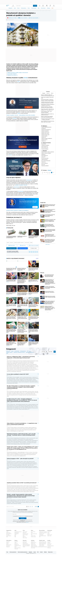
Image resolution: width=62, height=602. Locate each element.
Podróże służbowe (41, 544)
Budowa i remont (49, 534)
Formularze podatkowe (50, 545)
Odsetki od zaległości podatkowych (46, 138)
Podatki (16, 10)
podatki (31, 242)
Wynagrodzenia (17, 532)
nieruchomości (16, 186)
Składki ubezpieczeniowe (42, 543)
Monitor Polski (25, 542)
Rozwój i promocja (8, 544)
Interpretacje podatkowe (45, 165)
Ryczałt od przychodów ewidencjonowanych (44, 159)
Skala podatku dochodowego (43, 546)
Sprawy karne (24, 532)
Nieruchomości (49, 530)
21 (49, 172)
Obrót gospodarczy (23, 351)
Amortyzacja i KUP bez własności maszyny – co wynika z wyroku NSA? (47, 119)
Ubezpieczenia (16, 533)
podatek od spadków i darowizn (19, 242)
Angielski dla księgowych (29, 352)
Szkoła (15, 542)
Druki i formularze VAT (44, 147)
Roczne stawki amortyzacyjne (45, 160)
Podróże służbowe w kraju (42, 541)
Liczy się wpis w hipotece (12, 73)
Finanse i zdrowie (33, 536)
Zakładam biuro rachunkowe (43, 531)
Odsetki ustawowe (41, 545)
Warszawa (27, 142)
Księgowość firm (8, 530)
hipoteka (10, 154)
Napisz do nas (23, 245)
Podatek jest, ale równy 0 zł (12, 75)
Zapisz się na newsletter (34, 245)
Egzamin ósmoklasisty (17, 547)
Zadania (7, 543)
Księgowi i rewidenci (9, 352)
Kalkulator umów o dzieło (45, 133)
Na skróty (48, 540)
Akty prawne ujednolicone (26, 545)
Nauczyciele (16, 543)
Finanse (48, 533)
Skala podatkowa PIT (44, 155)
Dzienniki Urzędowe (25, 543)
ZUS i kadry (29, 351)
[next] (38, 506)
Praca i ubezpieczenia (34, 533)
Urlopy (15, 534)
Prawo (24, 530)
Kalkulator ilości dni (44, 139)
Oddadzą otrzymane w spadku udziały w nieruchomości (17, 72)
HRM (15, 536)
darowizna (15, 118)
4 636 (36, 506)
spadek (8, 242)
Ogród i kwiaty (49, 535)
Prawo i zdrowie (25, 537)
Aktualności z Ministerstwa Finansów (19, 352)
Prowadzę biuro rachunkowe (43, 532)
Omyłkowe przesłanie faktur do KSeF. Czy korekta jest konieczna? (47, 114)
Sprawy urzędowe (25, 534)
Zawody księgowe (8, 535)
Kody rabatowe (49, 543)
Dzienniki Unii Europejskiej (26, 544)
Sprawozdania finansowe (42, 535)
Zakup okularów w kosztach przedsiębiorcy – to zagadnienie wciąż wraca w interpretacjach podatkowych (48, 105)
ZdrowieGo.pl (49, 541)
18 (44, 172)
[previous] (26, 506)
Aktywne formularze (47, 142)
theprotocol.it (49, 546)
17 (42, 172)
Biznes (32, 530)
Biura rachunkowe (42, 530)
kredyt (18, 81)
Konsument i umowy (25, 533)
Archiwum (48, 542)
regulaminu (22, 516)
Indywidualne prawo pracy (18, 531)
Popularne (43, 93)
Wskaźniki (45, 150)
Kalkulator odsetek (33, 544)
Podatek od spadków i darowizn (27, 10)
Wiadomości (8, 351)
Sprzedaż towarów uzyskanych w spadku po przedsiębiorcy (17, 210)
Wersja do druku (12, 245)
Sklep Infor (24, 536)
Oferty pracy (49, 547)
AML (39, 536)
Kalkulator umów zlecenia (45, 132)
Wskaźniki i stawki (42, 540)
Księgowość (12, 10)
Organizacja (8, 541)
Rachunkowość (17, 351)
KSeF (7, 353)
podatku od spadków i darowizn (21, 185)
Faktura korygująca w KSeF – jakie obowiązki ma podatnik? (46, 112)
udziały (25, 77)
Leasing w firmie (33, 535)
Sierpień (49, 170)
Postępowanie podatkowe (45, 145)
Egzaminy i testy (17, 544)
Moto (31, 534)
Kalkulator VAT (43, 137)
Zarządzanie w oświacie (18, 545)
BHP (15, 535)
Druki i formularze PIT (44, 146)
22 (51, 172)
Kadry (15, 530)
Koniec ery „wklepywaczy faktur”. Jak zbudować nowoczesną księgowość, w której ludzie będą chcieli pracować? (48, 95)
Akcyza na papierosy (44, 163)
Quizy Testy (43, 164)
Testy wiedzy (16, 548)
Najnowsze (48, 93)
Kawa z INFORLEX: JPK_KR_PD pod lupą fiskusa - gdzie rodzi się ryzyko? (47, 121)
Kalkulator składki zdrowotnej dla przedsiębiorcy (46, 128)
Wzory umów (49, 544)
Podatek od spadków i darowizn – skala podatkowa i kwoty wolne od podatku (20, 115)
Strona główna (8, 10)
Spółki (32, 532)
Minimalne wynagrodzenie (42, 542)
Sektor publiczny (8, 540)
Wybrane (52, 93)
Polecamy (42, 272)
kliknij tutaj (27, 522)
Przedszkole (16, 541)
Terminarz (45, 170)
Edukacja (16, 540)
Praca (23, 535)
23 (53, 172)
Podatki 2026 (43, 202)
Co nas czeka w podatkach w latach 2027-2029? (47, 97)
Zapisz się (28, 107)
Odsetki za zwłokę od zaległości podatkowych (46, 154)
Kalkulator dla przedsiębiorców (46, 129)
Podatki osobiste (20, 10)
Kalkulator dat (33, 541)
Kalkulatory (45, 126)
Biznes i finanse (33, 531)
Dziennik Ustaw (25, 541)
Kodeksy (24, 546)
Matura (15, 546)
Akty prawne (24, 540)
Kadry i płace (8, 545)
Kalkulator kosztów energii (45, 134)
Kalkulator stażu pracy (34, 545)
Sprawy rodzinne (25, 531)
